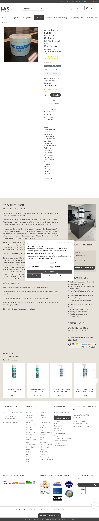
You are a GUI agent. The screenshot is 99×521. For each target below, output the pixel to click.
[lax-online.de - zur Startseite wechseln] (5, 9)
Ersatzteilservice (91, 18)
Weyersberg (44, 457)
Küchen (47, 18)
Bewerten (49, 117)
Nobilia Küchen (45, 422)
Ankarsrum (29, 420)
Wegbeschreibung (60, 446)
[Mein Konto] (71, 9)
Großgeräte (15, 18)
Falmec (28, 437)
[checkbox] (29, 263)
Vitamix (42, 450)
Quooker (43, 435)
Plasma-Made (45, 447)
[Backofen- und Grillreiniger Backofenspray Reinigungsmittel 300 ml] (14, 371)
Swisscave (43, 442)
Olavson (43, 427)
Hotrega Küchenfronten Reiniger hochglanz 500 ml (84, 390)
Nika (41, 420)
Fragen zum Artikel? (53, 109)
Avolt (28, 422)
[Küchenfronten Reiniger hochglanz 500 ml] (85, 371)
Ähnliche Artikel (12, 357)
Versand (84, 1)
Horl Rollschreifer (32, 447)
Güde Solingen (31, 445)
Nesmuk (43, 417)
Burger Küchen (31, 432)
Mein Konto (58, 431)
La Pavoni (29, 462)
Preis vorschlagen (54, 101)
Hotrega (29, 450)
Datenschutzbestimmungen (64, 242)
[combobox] (33, 9)
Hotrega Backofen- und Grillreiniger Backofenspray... (14, 390)
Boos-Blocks (30, 430)
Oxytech (43, 430)
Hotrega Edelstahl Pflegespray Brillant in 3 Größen (37, 390)
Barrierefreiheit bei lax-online (61, 414)
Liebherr (43, 413)
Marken (4, 18)
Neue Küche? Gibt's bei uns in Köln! (82, 246)
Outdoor (38, 18)
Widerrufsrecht (59, 428)
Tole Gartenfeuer (46, 445)
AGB (55, 424)
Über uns (4, 23)
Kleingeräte (27, 18)
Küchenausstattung (60, 18)
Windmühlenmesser (46, 459)
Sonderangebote (77, 18)
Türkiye (56, 436)
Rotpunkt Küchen (46, 432)
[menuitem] (33, 9)
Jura (27, 459)
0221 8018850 (80, 260)
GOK (27, 442)
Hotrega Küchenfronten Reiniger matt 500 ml (61, 390)
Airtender (29, 413)
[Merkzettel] (78, 9)
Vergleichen (50, 112)
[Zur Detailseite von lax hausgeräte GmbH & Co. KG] (69, 494)
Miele (42, 415)
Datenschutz (58, 426)
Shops (62, 1)
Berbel (28, 427)
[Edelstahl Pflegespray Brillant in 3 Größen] (38, 371)
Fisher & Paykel (31, 440)
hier (53, 258)
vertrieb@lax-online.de (10, 423)
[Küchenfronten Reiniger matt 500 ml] (61, 371)
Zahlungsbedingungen (73, 1)
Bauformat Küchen (32, 425)
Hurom (28, 454)
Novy (42, 425)
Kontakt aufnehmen (56, 95)
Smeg (42, 440)
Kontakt (95, 1)
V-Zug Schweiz (45, 452)
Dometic (29, 435)
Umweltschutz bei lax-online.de (61, 442)
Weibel (42, 454)
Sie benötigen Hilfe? (49, 515)
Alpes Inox (29, 415)
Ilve (27, 457)
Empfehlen (49, 119)
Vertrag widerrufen (62, 418)
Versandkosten (45, 510)
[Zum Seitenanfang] (94, 505)
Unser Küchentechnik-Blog (63, 438)
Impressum (57, 421)
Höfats (28, 452)
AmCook (29, 417)
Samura (42, 437)
